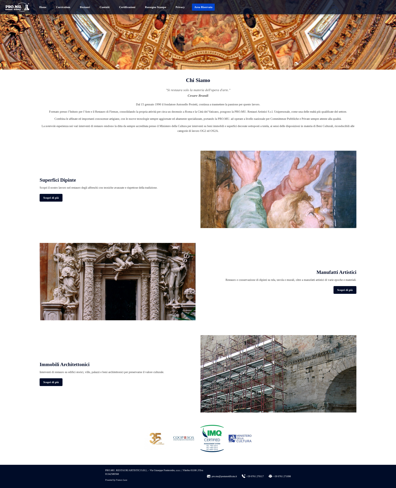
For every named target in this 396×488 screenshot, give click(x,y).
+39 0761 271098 (282, 476)
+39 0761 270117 (255, 476)
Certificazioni (127, 7)
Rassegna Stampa (155, 7)
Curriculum (63, 7)
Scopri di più (51, 197)
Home (42, 7)
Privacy (180, 7)
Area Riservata (203, 7)
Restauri (85, 7)
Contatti (105, 7)
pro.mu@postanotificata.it (224, 476)
